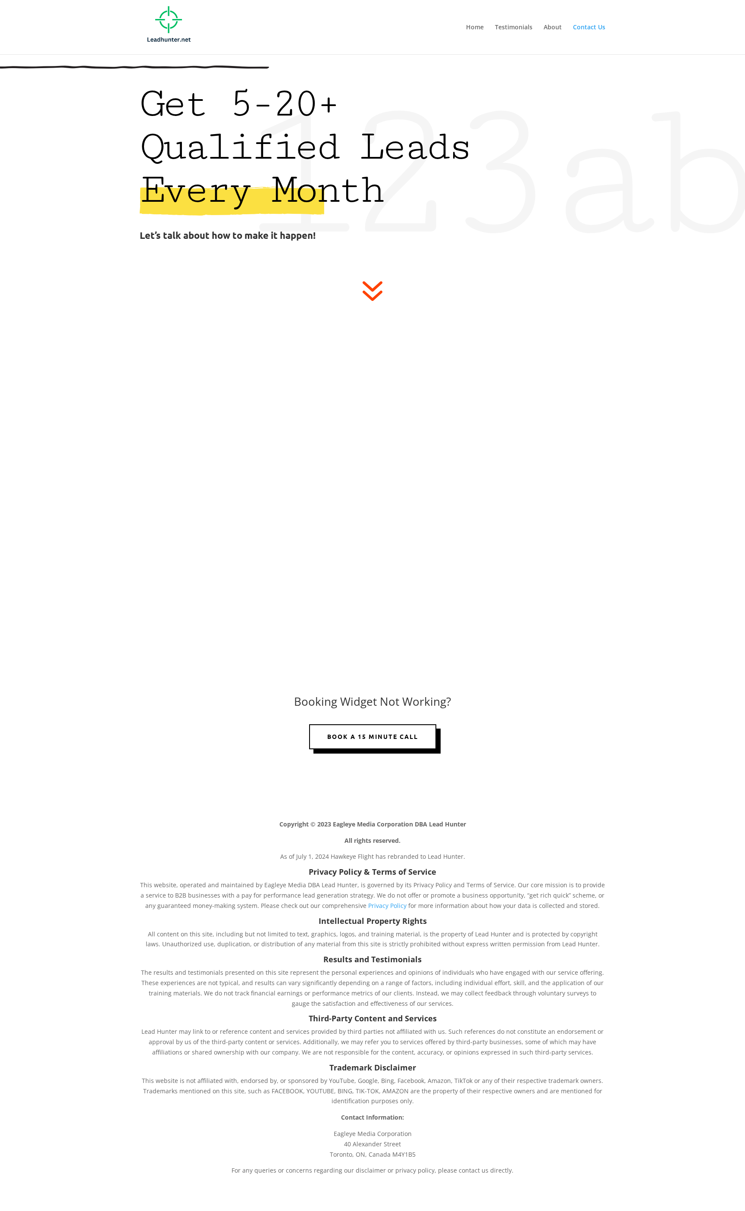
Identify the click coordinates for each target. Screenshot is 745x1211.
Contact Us (589, 27)
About (553, 27)
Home (475, 27)
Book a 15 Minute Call (372, 736)
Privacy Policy (388, 905)
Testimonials (513, 27)
